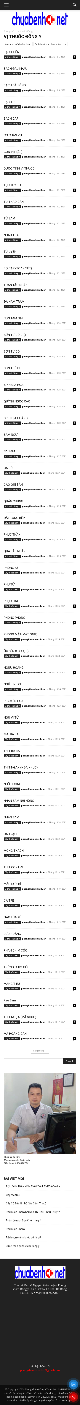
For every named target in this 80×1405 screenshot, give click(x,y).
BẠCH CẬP (11, 118)
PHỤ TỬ (9, 584)
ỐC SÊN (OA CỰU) (16, 651)
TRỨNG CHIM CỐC (16, 967)
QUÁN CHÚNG (13, 501)
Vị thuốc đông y (12, 57)
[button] (6, 5)
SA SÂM (9, 451)
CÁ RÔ (8, 468)
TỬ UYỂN (10, 251)
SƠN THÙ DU (12, 368)
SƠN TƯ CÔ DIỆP (16, 335)
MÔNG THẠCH (14, 850)
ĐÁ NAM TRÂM (14, 301)
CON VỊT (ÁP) (13, 152)
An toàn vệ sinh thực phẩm (48, 44)
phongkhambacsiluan (34, 56)
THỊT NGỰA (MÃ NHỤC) (20, 1017)
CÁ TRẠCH (11, 834)
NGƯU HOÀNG (14, 667)
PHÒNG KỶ (11, 568)
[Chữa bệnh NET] (40, 18)
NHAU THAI (12, 235)
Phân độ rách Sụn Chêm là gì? (23, 1220)
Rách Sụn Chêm (15, 1229)
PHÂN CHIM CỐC (15, 950)
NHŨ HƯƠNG (12, 784)
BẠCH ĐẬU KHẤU (15, 68)
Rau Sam (10, 1000)
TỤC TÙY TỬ (12, 185)
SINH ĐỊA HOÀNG (16, 418)
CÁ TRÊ (9, 900)
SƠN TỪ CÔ (12, 351)
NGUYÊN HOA (13, 701)
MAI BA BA (11, 734)
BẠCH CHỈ (11, 102)
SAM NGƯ (10, 434)
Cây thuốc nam (12, 473)
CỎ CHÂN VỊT (13, 135)
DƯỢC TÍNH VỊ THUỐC (19, 168)
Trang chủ (9, 31)
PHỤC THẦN (12, 534)
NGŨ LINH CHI (14, 684)
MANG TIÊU (12, 984)
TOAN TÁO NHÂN (16, 285)
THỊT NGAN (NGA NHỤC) (21, 767)
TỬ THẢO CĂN (14, 202)
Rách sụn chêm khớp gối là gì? (23, 1237)
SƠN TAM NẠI (13, 318)
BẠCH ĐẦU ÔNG (15, 85)
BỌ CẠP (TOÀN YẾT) (18, 268)
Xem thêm (38, 1050)
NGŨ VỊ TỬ (11, 717)
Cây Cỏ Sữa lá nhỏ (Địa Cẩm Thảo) (26, 1203)
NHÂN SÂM (11, 817)
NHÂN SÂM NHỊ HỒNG (19, 801)
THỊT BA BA (12, 751)
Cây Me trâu (13, 1195)
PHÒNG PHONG (14, 617)
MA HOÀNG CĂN (15, 1033)
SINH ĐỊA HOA (13, 385)
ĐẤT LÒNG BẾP (14, 518)
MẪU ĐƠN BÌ (12, 884)
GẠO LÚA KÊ (12, 917)
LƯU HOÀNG (12, 934)
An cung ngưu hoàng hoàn (18, 44)
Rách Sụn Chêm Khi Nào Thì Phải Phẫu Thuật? (33, 1212)
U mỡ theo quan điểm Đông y (22, 1246)
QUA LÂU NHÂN (14, 551)
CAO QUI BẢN (13, 484)
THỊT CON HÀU (14, 867)
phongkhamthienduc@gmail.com (40, 1370)
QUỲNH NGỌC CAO (17, 401)
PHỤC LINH (11, 601)
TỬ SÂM (9, 218)
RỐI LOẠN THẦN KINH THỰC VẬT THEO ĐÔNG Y (33, 1186)
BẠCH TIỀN (11, 52)
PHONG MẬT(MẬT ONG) (20, 634)
